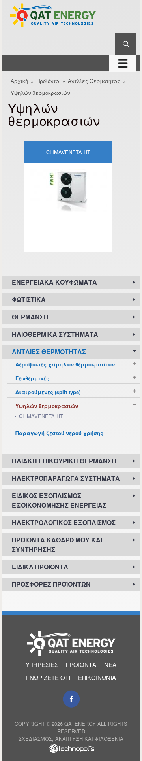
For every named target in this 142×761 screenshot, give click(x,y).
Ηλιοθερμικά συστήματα (55, 334)
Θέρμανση (30, 316)
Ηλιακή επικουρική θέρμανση (64, 460)
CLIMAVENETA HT (68, 152)
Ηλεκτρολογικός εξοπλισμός (64, 522)
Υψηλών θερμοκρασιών (40, 92)
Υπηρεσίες (42, 664)
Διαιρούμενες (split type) (47, 392)
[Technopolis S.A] (71, 749)
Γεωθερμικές (32, 378)
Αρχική (19, 80)
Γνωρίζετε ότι (48, 677)
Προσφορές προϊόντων (51, 584)
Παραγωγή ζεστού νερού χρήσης (59, 433)
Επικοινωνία (97, 677)
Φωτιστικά (29, 299)
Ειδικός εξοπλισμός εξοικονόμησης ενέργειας (59, 500)
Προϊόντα (48, 80)
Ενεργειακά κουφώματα (54, 282)
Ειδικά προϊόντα (40, 566)
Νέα (110, 664)
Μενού (122, 62)
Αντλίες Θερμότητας (94, 80)
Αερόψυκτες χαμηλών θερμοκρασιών (65, 364)
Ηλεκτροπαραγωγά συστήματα (66, 478)
